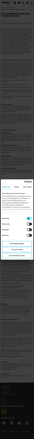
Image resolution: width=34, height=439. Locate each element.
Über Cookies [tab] (27, 187)
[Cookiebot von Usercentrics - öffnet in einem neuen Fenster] (24, 182)
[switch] (29, 224)
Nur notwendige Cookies (17, 255)
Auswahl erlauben (17, 249)
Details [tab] (17, 187)
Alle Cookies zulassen (17, 243)
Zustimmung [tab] (6, 187)
